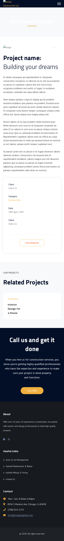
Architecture (13, 298)
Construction (14, 200)
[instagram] (9, 439)
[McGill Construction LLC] (13, 3)
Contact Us (10, 479)
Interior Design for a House (14, 309)
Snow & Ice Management (17, 459)
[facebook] (4, 439)
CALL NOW (32, 390)
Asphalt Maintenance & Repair (19, 466)
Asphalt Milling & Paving (17, 472)
